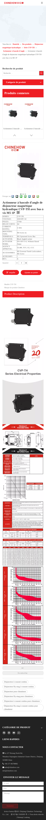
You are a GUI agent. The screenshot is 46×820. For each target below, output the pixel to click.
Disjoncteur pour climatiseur (15, 691)
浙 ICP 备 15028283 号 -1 (20, 814)
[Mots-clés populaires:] (41, 73)
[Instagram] (18, 732)
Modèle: (7, 284)
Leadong (27, 817)
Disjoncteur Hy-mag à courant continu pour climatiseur (21, 707)
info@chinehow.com (9, 771)
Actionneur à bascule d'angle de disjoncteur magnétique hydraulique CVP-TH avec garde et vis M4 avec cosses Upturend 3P (13, 129)
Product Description (14, 293)
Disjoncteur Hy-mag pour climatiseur (18, 696)
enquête (12, 272)
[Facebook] (4, 732)
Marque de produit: (11, 288)
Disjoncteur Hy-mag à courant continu (19, 687)
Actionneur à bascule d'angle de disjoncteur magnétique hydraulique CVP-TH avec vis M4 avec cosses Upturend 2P (34, 129)
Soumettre (10, 806)
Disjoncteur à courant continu (15, 682)
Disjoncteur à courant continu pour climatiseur (22, 701)
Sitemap (20, 817)
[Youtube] (13, 732)
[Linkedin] (8, 732)
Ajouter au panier (31, 272)
